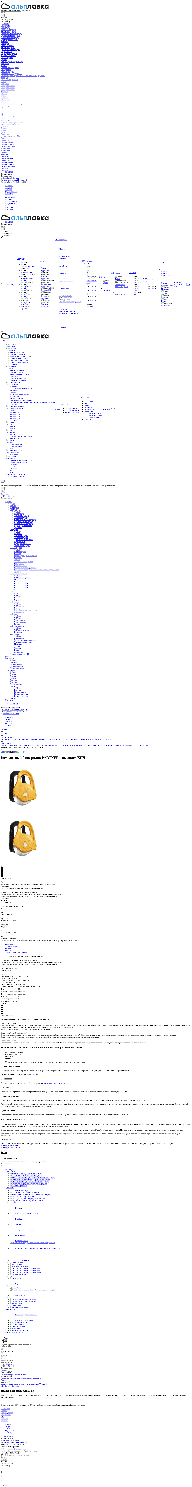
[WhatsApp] (17, 752)
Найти (4, 1459)
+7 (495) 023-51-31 (8, 172)
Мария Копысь (6, 1364)
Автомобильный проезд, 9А (54, 1083)
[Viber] (14, 752)
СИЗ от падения (20, 552)
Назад (14, 504)
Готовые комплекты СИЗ (101, 739)
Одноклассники (11, 192)
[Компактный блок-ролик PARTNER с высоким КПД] (22, 812)
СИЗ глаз (17, 618)
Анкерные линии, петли (53, 745)
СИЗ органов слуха (21, 630)
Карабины (34, 745)
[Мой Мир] (8, 752)
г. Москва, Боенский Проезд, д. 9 (14, 180)
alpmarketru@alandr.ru (11, 178)
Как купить (14, 662)
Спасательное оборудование (86, 745)
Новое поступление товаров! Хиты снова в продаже (21, 1378)
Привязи (4, 745)
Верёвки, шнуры (68, 745)
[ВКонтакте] (2, 752)
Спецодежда (19, 514)
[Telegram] (24, 752)
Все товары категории (9, 1146)
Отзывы (8, 948)
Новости (4, 1370)
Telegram (8, 188)
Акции (3, 1380)
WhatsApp (9, 194)
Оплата (8, 950)
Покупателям (6, 1415)
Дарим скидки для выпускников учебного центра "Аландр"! (24, 1384)
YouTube (8, 190)
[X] (11, 752)
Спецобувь (18, 534)
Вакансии (4, 1419)
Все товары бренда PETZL (11, 1148)
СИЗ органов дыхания (22, 578)
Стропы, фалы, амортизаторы (18, 745)
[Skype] (21, 752)
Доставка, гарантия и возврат (16, 952)
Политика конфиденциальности (15, 1449)
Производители (7, 1413)
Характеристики (11, 946)
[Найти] (3, 15)
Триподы (144, 745)
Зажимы (41, 745)
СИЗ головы (19, 606)
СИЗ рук (17, 596)
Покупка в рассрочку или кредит (13, 1374)
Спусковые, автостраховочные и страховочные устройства (119, 745)
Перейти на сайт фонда (10, 1386)
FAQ (2, 1417)
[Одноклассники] (5, 752)
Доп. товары (19, 638)
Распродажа (5, 739)
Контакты (4, 1421)
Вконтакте (9, 186)
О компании (14, 674)
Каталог (13, 506)
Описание (9, 944)
